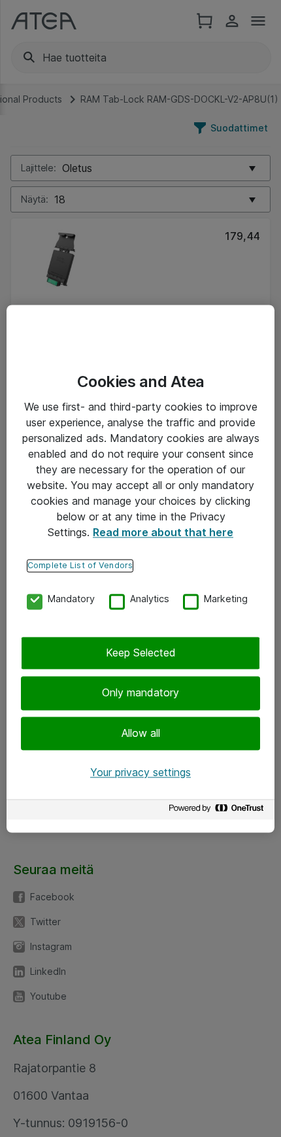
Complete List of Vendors (80, 565)
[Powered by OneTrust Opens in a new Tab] (218, 811)
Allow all (141, 732)
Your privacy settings (140, 772)
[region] (140, 568)
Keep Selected (141, 652)
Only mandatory (140, 693)
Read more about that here (163, 532)
